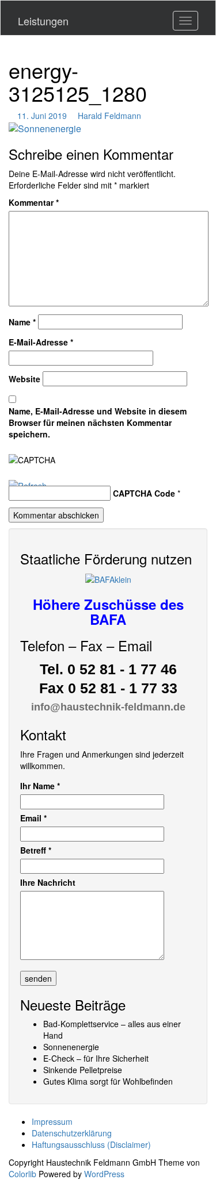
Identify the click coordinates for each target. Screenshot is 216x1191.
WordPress (104, 1174)
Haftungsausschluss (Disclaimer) (91, 1144)
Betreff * (35, 850)
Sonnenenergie (71, 1046)
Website (24, 379)
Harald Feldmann (109, 115)
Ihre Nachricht (47, 882)
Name (22, 322)
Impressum (52, 1121)
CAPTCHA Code (144, 493)
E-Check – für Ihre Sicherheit (96, 1058)
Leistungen (43, 20)
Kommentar (34, 202)
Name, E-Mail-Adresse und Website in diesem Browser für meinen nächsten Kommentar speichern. (98, 422)
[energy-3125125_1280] (45, 127)
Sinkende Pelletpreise (82, 1069)
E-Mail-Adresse (41, 342)
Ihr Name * (40, 786)
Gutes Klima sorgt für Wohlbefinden (108, 1081)
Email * (33, 818)
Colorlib (22, 1174)
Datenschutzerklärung (72, 1133)
